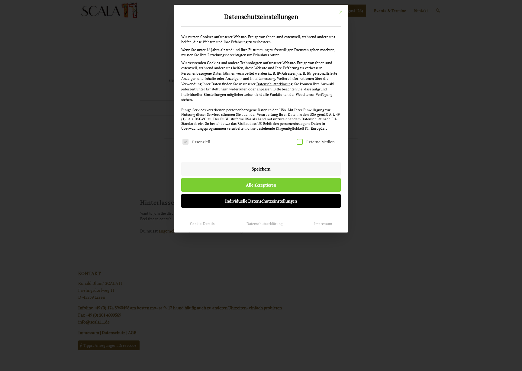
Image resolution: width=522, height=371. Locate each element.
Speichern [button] (261, 169)
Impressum (323, 223)
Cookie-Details (202, 223)
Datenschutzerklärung (274, 83)
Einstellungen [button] (217, 89)
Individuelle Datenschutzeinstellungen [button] (261, 201)
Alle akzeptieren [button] (261, 185)
